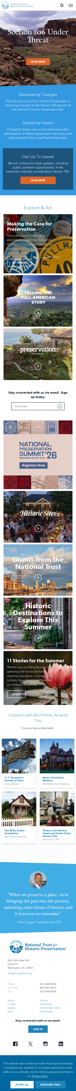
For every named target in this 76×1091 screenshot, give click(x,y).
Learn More (38, 61)
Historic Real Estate (50, 1007)
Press (10, 1011)
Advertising (46, 1004)
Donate (44, 1000)
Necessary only (50, 1084)
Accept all (22, 1084)
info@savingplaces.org (20, 973)
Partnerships (46, 1011)
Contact (12, 1004)
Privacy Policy (40, 1076)
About (11, 1000)
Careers (12, 1007)
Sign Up (38, 1029)
